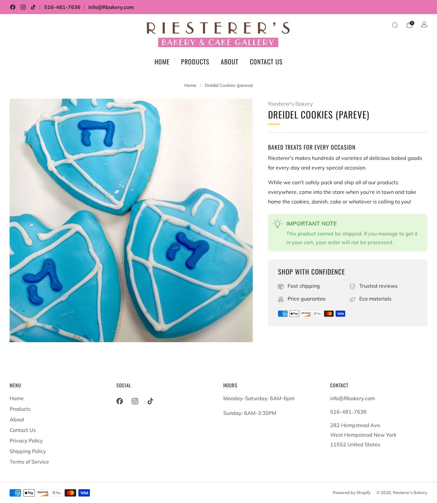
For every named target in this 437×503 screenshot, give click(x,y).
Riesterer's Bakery (290, 103)
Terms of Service (29, 461)
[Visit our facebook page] (13, 7)
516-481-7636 (62, 7)
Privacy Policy (26, 440)
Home (162, 61)
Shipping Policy (28, 451)
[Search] (395, 25)
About (229, 61)
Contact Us (266, 61)
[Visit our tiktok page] (33, 7)
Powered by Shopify (352, 492)
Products (195, 61)
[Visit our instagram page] (23, 7)
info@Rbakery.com (111, 7)
